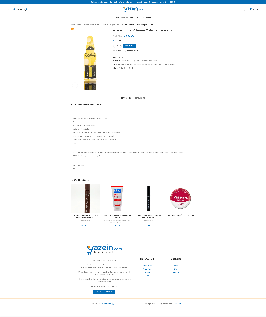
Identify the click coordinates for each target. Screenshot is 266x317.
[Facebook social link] (119, 68)
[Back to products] (191, 24)
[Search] (9, 10)
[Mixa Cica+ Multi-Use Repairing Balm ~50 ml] (117, 198)
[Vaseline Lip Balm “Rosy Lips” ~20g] (180, 198)
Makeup (87, 220)
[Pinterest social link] (124, 68)
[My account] (245, 10)
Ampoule (133, 64)
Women (172, 64)
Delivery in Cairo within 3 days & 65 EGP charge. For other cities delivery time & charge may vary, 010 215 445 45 (133, 2)
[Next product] (194, 24)
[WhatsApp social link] (130, 68)
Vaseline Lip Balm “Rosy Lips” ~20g (180, 215)
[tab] (126, 97)
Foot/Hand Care (115, 222)
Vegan (160, 64)
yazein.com (177, 304)
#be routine (122, 64)
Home (73, 25)
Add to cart (129, 45)
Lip (122, 25)
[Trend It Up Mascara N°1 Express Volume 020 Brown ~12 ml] (85, 198)
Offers (138, 61)
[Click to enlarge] (75, 85)
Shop (79, 25)
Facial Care (105, 25)
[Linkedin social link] (127, 68)
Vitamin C (166, 64)
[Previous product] (189, 24)
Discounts (125, 61)
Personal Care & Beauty (91, 25)
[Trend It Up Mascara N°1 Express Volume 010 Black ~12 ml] (149, 198)
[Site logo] (133, 9)
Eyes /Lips (115, 25)
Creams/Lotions (109, 220)
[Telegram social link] (132, 68)
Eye (131, 61)
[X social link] (122, 68)
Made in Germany (151, 64)
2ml (127, 64)
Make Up (150, 220)
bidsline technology (107, 304)
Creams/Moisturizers (123, 220)
